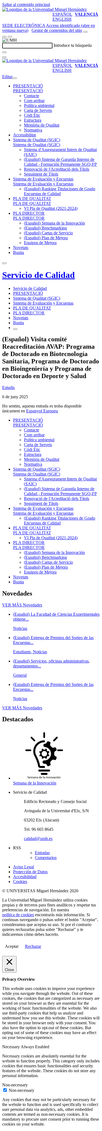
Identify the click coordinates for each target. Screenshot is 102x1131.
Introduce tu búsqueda (73, 45)
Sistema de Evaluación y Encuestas (43, 179)
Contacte (31, 95)
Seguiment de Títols (41, 174)
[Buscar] (4, 52)
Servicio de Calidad (38, 275)
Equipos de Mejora (40, 242)
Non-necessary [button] (15, 1085)
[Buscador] (85, 32)
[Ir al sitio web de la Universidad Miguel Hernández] (44, 9)
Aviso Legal (23, 867)
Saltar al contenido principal (26, 4)
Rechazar (33, 946)
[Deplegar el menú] (15, 329)
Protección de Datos (30, 871)
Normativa (33, 130)
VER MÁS (22, 605)
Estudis (8, 387)
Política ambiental (39, 105)
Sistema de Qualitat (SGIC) (36, 139)
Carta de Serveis (38, 110)
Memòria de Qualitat (41, 125)
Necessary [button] (11, 1046)
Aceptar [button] (11, 946)
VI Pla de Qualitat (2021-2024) (51, 208)
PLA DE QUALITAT (32, 198)
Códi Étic (32, 115)
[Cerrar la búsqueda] (4, 57)
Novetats (20, 247)
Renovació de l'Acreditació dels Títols (56, 169)
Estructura (32, 120)
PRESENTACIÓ (28, 86)
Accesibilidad (24, 876)
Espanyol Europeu (42, 411)
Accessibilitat (24, 135)
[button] (28, 90)
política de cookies (18, 914)
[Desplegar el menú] (10, 37)
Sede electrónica (23, 25)
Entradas (42, 852)
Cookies (20, 881)
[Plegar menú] (15, 78)
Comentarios (46, 857)
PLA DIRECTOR (29, 213)
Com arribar (34, 100)
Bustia (18, 252)
